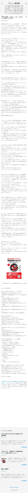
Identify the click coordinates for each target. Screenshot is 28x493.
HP (4, 384)
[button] (26, 17)
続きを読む (24, 447)
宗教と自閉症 (4, 469)
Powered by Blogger (14, 487)
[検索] (26, 4)
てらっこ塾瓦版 (14, 3)
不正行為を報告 (14, 490)
